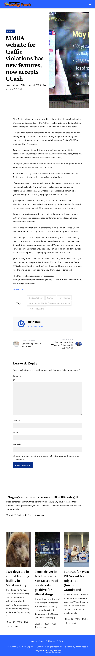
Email (16, 432)
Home (32, 641)
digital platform (36, 298)
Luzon (10, 31)
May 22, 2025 (15, 622)
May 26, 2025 (73, 619)
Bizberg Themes (53, 650)
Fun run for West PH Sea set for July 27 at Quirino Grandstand (76, 581)
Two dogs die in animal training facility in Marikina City (17, 578)
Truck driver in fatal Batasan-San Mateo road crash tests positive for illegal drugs (46, 583)
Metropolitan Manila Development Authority (49, 303)
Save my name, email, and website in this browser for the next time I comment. (48, 458)
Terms (62, 641)
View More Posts (36, 326)
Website (17, 444)
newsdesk (13, 85)
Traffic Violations (36, 308)
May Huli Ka (64, 298)
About (41, 641)
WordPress (81, 646)
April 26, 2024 (15, 515)
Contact (51, 641)
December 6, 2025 (32, 85)
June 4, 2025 (43, 623)
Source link (18, 289)
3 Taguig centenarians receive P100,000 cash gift (42, 497)
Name (16, 420)
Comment (17, 378)
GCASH (50, 298)
